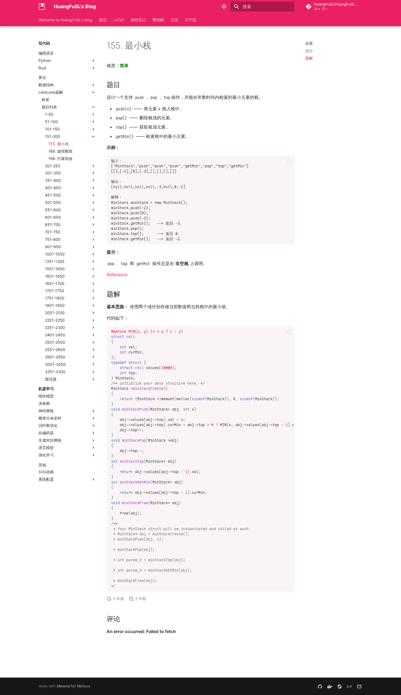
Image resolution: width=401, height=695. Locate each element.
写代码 (158, 19)
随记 (103, 19)
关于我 (190, 19)
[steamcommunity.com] (339, 686)
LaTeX (118, 19)
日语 (174, 19)
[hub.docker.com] (329, 686)
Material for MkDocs (73, 686)
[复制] (289, 161)
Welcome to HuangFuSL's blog (65, 19)
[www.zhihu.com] (349, 686)
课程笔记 (138, 19)
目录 (309, 43)
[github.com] (320, 686)
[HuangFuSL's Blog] (41, 6)
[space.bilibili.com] (359, 686)
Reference (117, 274)
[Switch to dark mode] (224, 6)
